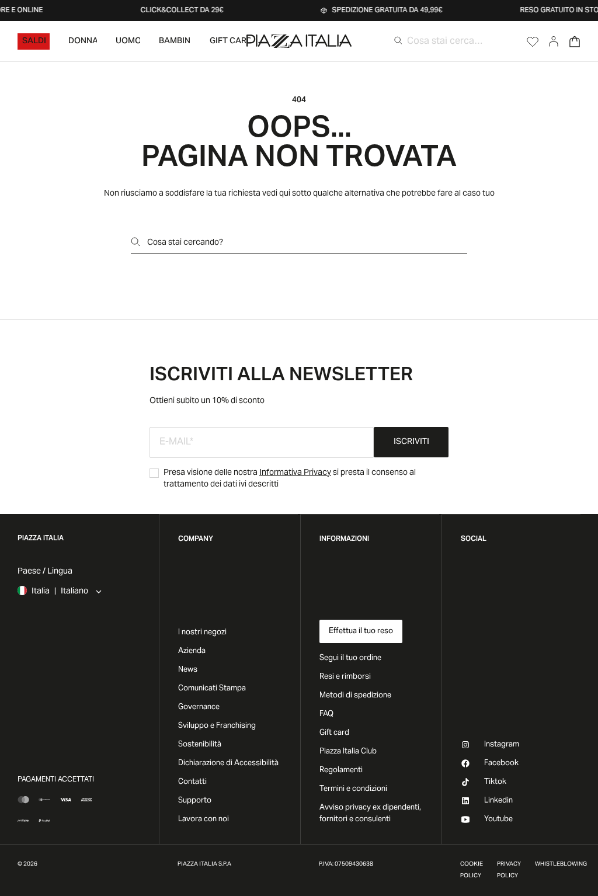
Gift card (334, 733)
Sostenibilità (199, 745)
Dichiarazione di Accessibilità (228, 763)
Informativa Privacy (295, 473)
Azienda (192, 651)
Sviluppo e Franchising (217, 726)
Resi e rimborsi (345, 677)
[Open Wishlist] (532, 41)
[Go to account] (553, 41)
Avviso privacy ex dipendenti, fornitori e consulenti (370, 814)
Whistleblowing (561, 864)
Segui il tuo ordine (350, 658)
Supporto (194, 801)
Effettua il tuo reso (361, 631)
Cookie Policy (471, 870)
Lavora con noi (203, 819)
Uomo (128, 41)
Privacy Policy (509, 870)
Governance (199, 707)
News (187, 670)
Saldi (34, 41)
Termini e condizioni (353, 789)
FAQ (326, 714)
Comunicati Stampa (212, 688)
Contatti (192, 782)
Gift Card (230, 41)
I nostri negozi (202, 632)
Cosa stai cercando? (185, 243)
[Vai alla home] (299, 41)
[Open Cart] (574, 41)
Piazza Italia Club (348, 752)
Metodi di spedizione (355, 695)
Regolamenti (341, 770)
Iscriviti (411, 442)
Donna (82, 41)
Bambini (175, 41)
